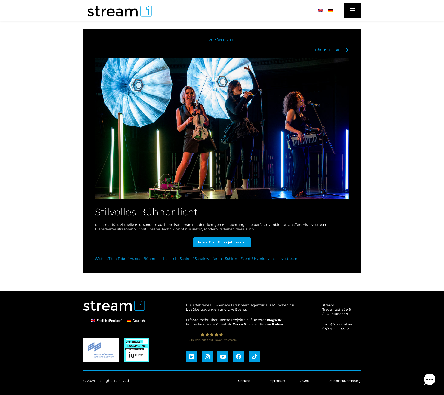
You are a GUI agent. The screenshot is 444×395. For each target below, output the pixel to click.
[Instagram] (207, 356)
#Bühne (148, 259)
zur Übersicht (222, 40)
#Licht (161, 259)
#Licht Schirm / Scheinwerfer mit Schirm (202, 259)
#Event (244, 259)
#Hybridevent (263, 259)
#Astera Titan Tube (110, 259)
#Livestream (286, 259)
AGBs (304, 381)
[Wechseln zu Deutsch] (330, 10)
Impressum (277, 381)
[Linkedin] (191, 356)
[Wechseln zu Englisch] (321, 10)
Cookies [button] (244, 381)
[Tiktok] (254, 356)
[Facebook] (238, 356)
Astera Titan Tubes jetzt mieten (222, 242)
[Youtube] (222, 356)
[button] (429, 380)
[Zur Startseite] (117, 18)
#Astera (133, 259)
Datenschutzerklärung (344, 381)
